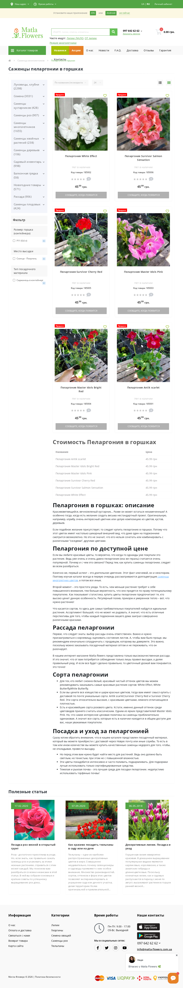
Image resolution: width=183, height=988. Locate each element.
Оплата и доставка (19, 930)
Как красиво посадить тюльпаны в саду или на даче (90, 846)
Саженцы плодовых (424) (27, 206)
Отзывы (149, 50)
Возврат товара (18, 940)
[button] (19, 4)
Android (111, 12)
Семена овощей (61, 935)
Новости (104, 50)
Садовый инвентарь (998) (27, 164)
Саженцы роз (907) (26, 115)
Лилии (55, 925)
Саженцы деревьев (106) (27, 152)
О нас (89, 50)
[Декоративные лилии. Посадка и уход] (149, 819)
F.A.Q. (118, 50)
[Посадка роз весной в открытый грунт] (34, 819)
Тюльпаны (57, 946)
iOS (93, 12)
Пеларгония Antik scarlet (143, 387)
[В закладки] (105, 96)
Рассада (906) (22, 196)
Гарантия (165, 50)
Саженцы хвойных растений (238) (26, 140)
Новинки (60, 50)
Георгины (57, 930)
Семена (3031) (23, 96)
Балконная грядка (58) (26, 175)
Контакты (60, 59)
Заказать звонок (131, 33)
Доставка (132, 50)
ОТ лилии (91, 38)
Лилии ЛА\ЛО (75, 38)
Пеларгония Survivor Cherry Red (81, 271)
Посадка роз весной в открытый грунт (33, 846)
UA (142, 4)
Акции (76, 50)
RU (148, 4)
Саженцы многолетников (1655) (24, 127)
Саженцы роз (59, 940)
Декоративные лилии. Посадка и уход (148, 846)
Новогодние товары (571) (27, 187)
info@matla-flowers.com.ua (154, 949)
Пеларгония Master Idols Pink (143, 271)
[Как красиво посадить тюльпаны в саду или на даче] (91, 819)
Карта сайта (15, 946)
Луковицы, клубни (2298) (26, 86)
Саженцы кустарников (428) (26, 105)
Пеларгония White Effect (81, 156)
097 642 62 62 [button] (147, 943)
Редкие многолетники (63, 43)
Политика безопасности (48, 976)
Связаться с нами (19, 935)
